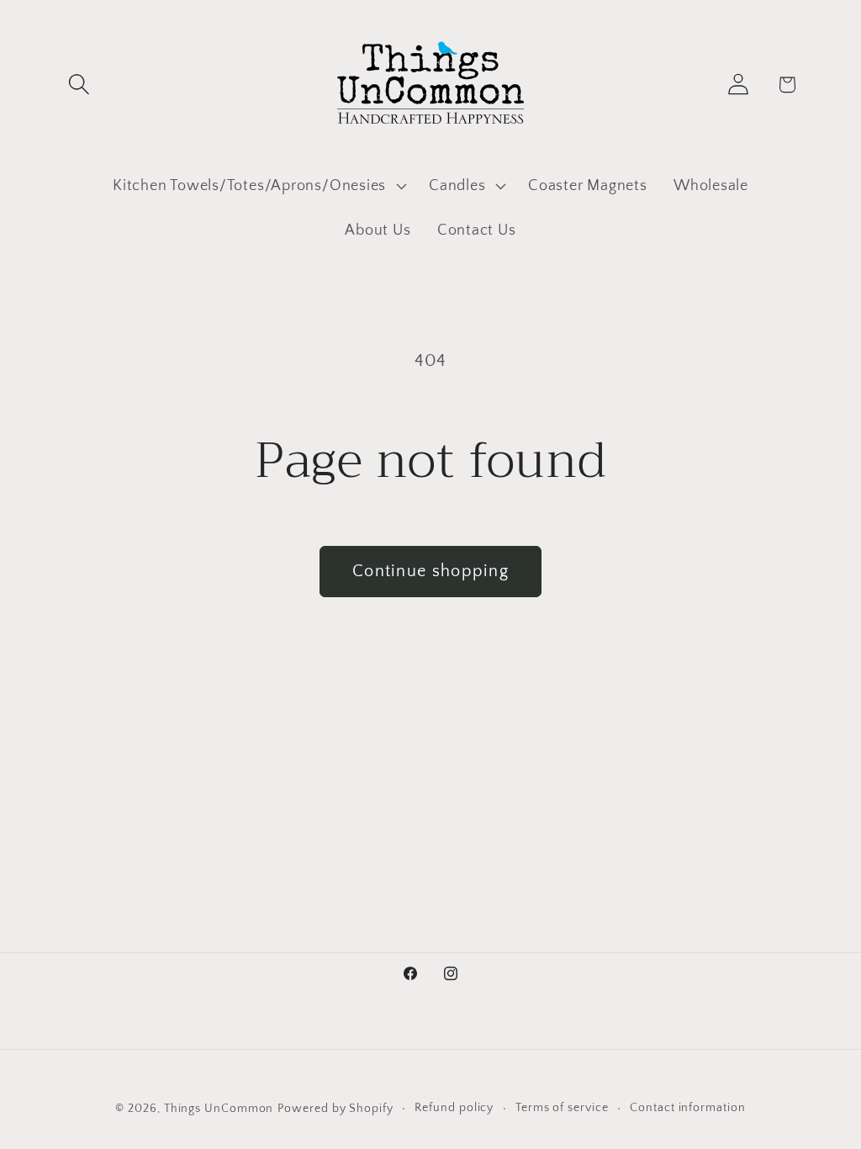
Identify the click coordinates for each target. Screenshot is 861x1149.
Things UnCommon (219, 1108)
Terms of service (562, 1108)
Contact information (687, 1108)
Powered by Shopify (335, 1108)
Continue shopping (430, 571)
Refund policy (454, 1108)
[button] (79, 85)
